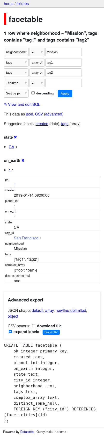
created (42, 123)
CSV (39, 114)
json (29, 114)
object (13, 316)
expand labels (26, 331)
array (49, 310)
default (37, 310)
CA (11, 147)
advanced (53, 114)
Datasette (27, 431)
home (9, 3)
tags (64, 123)
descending (44, 93)
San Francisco (26, 238)
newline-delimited (71, 310)
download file (49, 326)
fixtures (22, 3)
